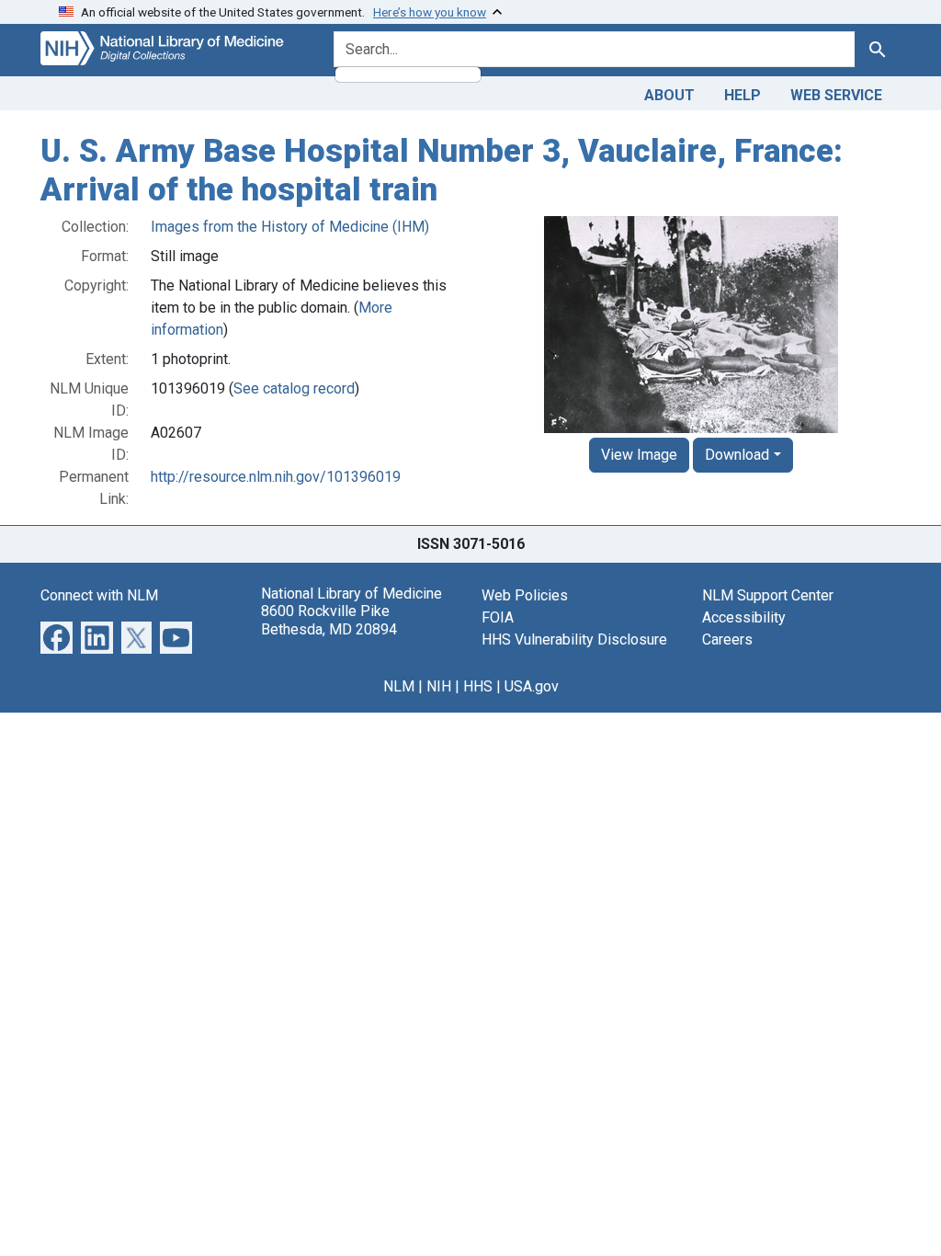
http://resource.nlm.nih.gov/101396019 (276, 476)
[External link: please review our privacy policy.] (56, 636)
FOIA (498, 617)
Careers (727, 639)
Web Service (836, 95)
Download (737, 454)
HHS (478, 686)
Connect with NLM (99, 595)
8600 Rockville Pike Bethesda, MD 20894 (329, 619)
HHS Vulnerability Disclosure (574, 639)
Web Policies (525, 595)
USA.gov (532, 686)
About (669, 95)
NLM (398, 686)
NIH (438, 686)
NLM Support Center (767, 595)
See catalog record (294, 388)
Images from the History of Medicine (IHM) (290, 226)
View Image (639, 454)
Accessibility (744, 617)
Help (742, 95)
